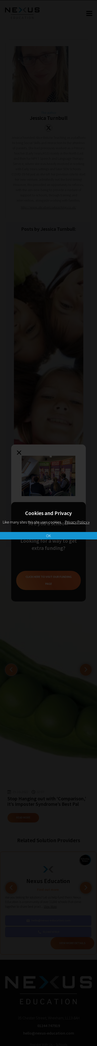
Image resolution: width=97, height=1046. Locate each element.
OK (48, 535)
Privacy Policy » (77, 522)
